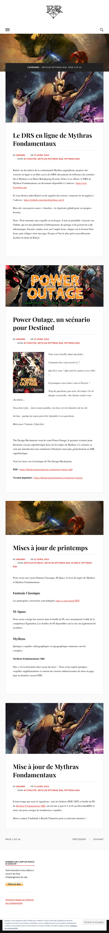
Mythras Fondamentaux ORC (31, 805)
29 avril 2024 (41, 155)
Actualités (30, 159)
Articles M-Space (33, 563)
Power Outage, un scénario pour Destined (51, 323)
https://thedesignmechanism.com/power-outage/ (58, 477)
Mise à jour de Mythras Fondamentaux (46, 770)
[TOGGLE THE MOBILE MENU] (7, 30)
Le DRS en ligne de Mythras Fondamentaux (52, 139)
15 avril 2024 (41, 786)
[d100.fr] (54, 17)
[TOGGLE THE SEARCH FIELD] (101, 30)
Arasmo (20, 155)
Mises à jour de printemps (50, 547)
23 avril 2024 (41, 559)
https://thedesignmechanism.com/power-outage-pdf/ (46, 469)
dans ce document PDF (67, 600)
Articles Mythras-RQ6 (50, 159)
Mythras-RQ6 (72, 159)
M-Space (75, 563)
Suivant (98, 839)
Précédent (79, 839)
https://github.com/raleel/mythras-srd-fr (44, 200)
